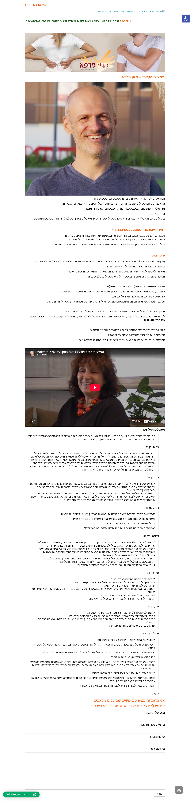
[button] (186, 18)
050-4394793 (36, 5)
